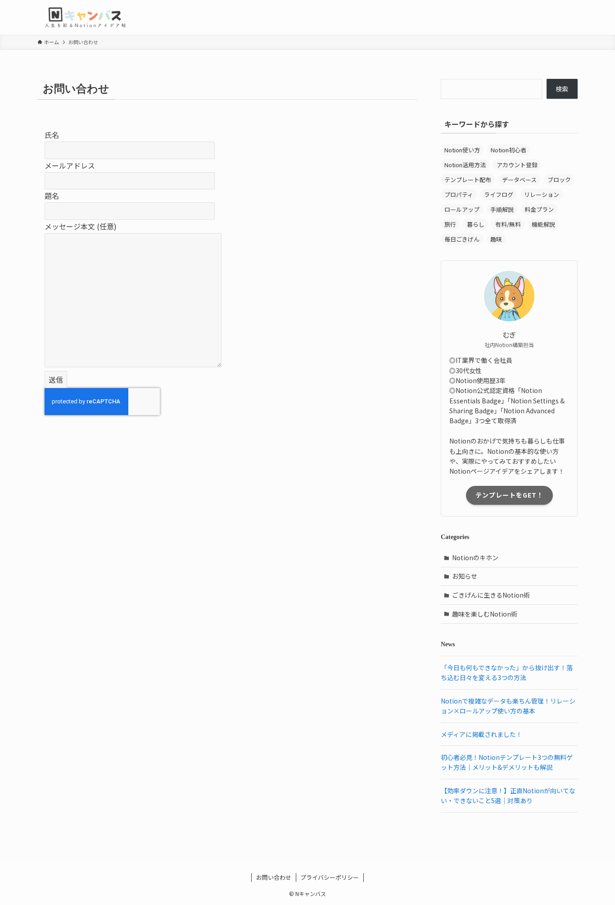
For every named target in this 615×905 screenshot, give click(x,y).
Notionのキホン (475, 557)
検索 (562, 88)
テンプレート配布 (467, 179)
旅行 (450, 224)
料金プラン (539, 209)
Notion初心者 (508, 150)
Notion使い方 (462, 150)
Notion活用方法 (465, 164)
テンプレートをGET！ (509, 494)
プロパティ (458, 194)
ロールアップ (461, 209)
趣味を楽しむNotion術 (484, 613)
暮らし (475, 224)
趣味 (496, 239)
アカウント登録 (517, 164)
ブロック (559, 179)
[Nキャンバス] (85, 17)
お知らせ (464, 575)
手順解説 (502, 209)
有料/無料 (508, 224)
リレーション (541, 194)
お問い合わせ (273, 877)
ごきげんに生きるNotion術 (491, 594)
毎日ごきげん (461, 239)
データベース (519, 179)
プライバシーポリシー (329, 877)
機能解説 (543, 224)
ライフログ (498, 194)
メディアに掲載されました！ (481, 734)
